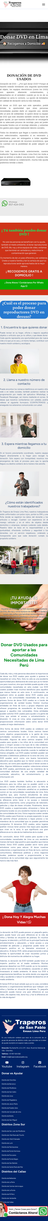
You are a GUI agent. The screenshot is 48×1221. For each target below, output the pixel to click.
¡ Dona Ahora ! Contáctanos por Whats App (24, 284)
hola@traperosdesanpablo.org (16, 1057)
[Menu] (43, 4)
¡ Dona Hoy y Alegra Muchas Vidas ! (24, 919)
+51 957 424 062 (15, 1054)
